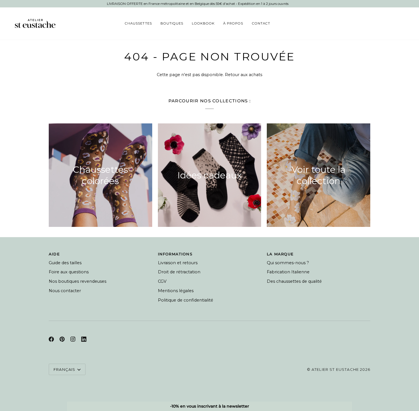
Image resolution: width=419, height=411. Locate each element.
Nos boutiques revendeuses (77, 281)
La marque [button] (280, 254)
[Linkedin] (83, 339)
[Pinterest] (62, 339)
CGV (162, 281)
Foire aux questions (69, 271)
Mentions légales (176, 290)
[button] (138, 23)
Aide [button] (54, 254)
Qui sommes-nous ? (288, 262)
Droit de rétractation (179, 271)
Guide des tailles (65, 262)
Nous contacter (65, 290)
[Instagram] (73, 339)
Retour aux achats (243, 74)
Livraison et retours (178, 262)
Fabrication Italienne (288, 271)
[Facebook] (51, 339)
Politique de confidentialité (185, 300)
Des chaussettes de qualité (294, 281)
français (64, 369)
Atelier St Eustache (335, 369)
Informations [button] (175, 254)
